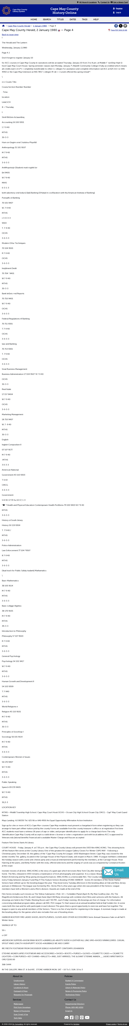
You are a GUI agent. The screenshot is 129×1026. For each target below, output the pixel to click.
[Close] (103, 868)
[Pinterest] (81, 1018)
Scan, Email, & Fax (21, 1014)
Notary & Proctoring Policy (76, 991)
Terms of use (122, 1024)
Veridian (76, 1024)
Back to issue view (10, 34)
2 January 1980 (40, 26)
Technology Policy (72, 995)
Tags (84, 19)
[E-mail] (125, 26)
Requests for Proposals (23, 995)
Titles (60, 19)
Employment (19, 980)
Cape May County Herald (19, 26)
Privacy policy (111, 1024)
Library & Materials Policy (75, 987)
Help (96, 19)
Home (34, 19)
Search (47, 19)
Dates (73, 19)
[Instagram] (76, 1018)
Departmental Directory (74, 1004)
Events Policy (70, 984)
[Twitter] (121, 26)
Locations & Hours (21, 987)
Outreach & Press (20, 991)
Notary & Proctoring (22, 1011)
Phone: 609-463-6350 (74, 1007)
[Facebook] (116, 26)
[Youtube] (87, 1018)
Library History (19, 984)
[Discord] (66, 1018)
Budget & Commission (74, 980)
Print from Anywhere (22, 1007)
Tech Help (18, 1018)
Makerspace (18, 1004)
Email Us (68, 1011)
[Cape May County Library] (3, 26)
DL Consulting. (17, 1024)
